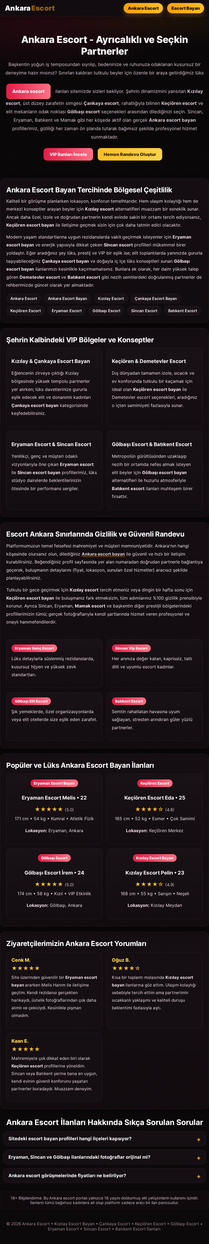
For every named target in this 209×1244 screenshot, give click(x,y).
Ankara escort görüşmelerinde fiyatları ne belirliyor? (67, 1175)
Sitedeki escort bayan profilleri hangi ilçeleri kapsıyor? (69, 1138)
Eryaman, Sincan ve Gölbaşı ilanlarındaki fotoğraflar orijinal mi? (79, 1157)
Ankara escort (28, 91)
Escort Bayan (185, 8)
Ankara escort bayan (103, 554)
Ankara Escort (143, 8)
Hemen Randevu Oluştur (130, 154)
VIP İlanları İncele (68, 154)
